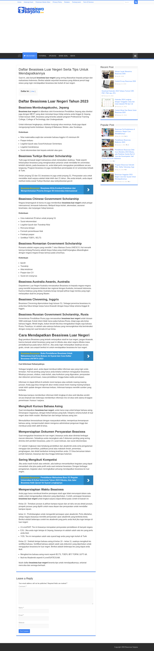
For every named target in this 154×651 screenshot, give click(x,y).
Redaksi (67, 2)
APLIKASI (52, 56)
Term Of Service (88, 2)
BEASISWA (30, 56)
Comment (22, 586)
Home (19, 2)
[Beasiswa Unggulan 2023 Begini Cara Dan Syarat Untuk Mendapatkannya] (108, 178)
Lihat (32, 91)
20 (127, 136)
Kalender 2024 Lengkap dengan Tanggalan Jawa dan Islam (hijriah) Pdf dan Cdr (125, 102)
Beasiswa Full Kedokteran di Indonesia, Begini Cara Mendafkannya (125, 131)
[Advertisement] (77, 32)
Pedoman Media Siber (43, 2)
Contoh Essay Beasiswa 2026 (125, 81)
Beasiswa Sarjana (131, 647)
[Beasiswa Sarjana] (31, 10)
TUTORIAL (42, 56)
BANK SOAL (63, 56)
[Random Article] (135, 56)
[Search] (136, 2)
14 (128, 144)
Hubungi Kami (28, 2)
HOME (19, 55)
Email (21, 615)
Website (21, 623)
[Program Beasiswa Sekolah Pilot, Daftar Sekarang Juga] (108, 168)
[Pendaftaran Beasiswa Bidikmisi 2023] (108, 143)
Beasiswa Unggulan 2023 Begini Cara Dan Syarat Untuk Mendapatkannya (125, 177)
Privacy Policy (57, 2)
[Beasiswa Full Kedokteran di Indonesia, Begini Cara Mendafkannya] (108, 132)
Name (21, 608)
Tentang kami (76, 2)
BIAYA (73, 56)
